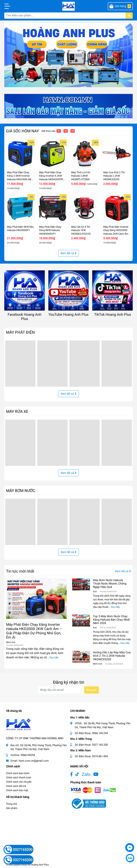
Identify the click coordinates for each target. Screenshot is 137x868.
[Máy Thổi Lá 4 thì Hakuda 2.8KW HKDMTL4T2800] (84, 154)
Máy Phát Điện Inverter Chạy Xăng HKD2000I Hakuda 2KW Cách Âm (115, 230)
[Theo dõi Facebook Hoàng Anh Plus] (71, 774)
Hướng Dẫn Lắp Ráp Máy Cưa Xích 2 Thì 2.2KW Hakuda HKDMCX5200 (112, 656)
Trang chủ (11, 803)
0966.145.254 (100, 733)
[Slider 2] (68, 55)
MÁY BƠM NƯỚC (20, 490)
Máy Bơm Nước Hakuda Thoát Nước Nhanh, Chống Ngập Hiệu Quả (109, 583)
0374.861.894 (100, 756)
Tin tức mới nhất (20, 571)
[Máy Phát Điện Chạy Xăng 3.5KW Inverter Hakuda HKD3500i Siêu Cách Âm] (20, 154)
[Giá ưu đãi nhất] (68, 106)
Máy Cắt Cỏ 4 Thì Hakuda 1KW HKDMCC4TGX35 (81, 230)
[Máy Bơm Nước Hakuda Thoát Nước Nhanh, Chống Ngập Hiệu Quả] (81, 584)
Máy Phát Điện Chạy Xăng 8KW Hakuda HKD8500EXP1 (50, 230)
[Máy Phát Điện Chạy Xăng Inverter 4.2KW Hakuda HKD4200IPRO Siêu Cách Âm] (52, 154)
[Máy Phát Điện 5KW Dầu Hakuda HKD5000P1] (20, 208)
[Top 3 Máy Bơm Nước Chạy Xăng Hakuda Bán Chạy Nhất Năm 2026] (81, 620)
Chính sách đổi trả (16, 786)
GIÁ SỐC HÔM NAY (22, 131)
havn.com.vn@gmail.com (34, 760)
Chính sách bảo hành (17, 773)
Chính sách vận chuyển (19, 781)
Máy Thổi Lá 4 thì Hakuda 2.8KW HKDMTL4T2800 (80, 176)
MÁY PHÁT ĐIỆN (20, 332)
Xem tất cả (67, 253)
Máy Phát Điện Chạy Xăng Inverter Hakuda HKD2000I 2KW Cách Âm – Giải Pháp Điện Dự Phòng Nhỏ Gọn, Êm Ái (34, 630)
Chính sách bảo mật (17, 790)
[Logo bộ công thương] (88, 803)
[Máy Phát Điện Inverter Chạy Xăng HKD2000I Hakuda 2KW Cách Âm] (116, 208)
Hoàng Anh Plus (40, 864)
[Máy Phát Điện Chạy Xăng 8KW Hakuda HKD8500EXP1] (52, 208)
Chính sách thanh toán (18, 777)
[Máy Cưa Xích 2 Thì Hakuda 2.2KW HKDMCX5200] (116, 154)
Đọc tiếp (54, 657)
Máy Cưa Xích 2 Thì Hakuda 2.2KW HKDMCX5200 (114, 176)
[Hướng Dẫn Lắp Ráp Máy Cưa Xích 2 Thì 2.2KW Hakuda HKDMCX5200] (81, 657)
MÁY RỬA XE (17, 411)
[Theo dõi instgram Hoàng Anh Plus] (95, 774)
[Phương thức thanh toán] (93, 790)
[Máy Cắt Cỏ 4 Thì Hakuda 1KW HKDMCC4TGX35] (84, 208)
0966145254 (28, 755)
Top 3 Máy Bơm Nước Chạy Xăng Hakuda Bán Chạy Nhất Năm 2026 (111, 620)
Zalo (86, 774)
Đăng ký (91, 690)
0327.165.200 (100, 744)
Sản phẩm (11, 808)
